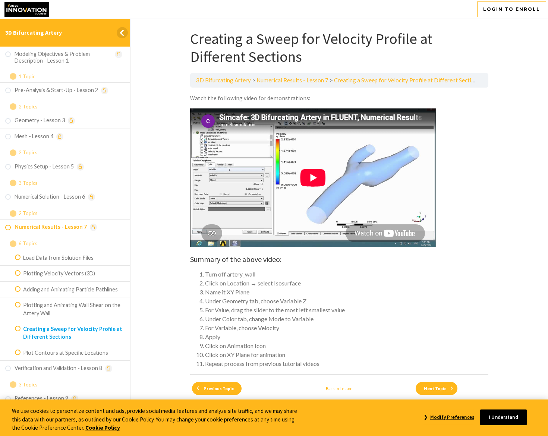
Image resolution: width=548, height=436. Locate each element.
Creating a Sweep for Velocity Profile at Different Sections (407, 80)
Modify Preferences (452, 417)
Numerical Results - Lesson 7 (292, 80)
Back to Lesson (339, 388)
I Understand (503, 417)
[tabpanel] (339, 231)
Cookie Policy (102, 427)
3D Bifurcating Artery (33, 32)
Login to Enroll (511, 9)
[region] (274, 417)
